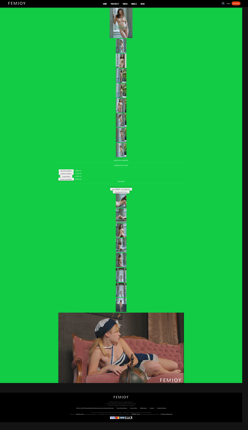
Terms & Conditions (122, 408)
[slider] (114, 380)
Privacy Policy (133, 408)
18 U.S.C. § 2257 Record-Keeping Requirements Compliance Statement (95, 408)
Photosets (115, 4)
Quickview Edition (66, 171)
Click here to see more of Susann (121, 187)
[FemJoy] (121, 398)
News (143, 4)
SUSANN (121, 159)
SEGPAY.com (136, 414)
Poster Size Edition (66, 179)
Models (134, 4)
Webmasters (143, 408)
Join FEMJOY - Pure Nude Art (121, 189)
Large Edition (66, 176)
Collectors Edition (66, 173)
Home (105, 4)
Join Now (236, 3)
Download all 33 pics (121, 192)
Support (152, 408)
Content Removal (161, 408)
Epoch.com (80, 414)
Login (228, 3)
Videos (125, 4)
